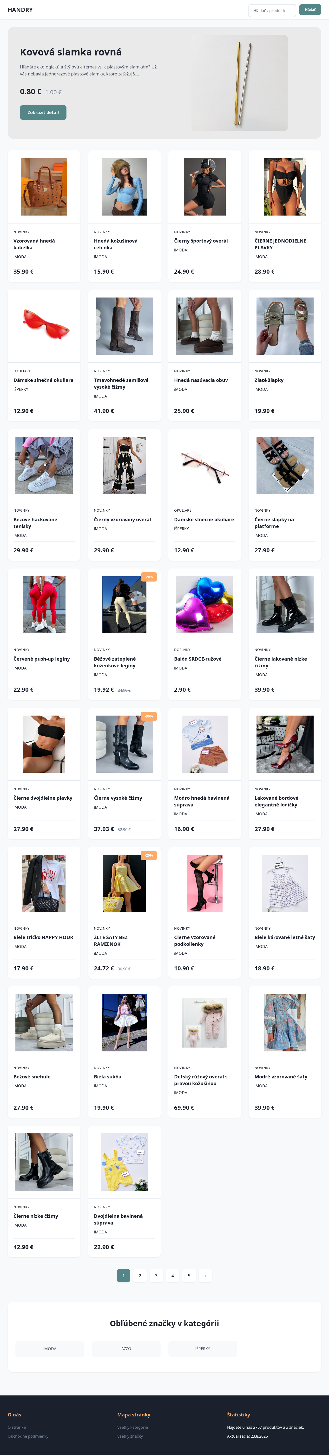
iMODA (19, 256)
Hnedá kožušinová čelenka (116, 244)
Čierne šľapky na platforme (274, 522)
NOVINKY (21, 232)
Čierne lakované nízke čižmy (281, 662)
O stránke (17, 1427)
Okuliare (22, 371)
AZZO (126, 1348)
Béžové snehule (32, 1076)
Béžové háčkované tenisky (35, 522)
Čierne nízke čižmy (35, 1216)
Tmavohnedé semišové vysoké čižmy (121, 383)
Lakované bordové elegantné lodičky (276, 801)
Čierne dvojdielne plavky (42, 798)
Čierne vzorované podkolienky (195, 940)
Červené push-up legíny (41, 659)
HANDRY (20, 10)
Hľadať (310, 9)
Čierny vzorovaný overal (122, 519)
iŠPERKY (20, 389)
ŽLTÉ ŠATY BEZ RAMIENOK (111, 940)
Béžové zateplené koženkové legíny (115, 662)
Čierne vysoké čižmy (118, 798)
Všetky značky (130, 1436)
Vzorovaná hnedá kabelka (34, 244)
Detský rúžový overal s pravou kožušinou (201, 1080)
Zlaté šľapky (269, 380)
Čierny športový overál (201, 240)
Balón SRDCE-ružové (198, 659)
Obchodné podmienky (28, 1436)
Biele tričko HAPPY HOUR (43, 937)
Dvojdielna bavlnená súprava (118, 1219)
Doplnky (182, 649)
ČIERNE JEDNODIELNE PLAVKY (280, 244)
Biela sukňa (107, 1076)
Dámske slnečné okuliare (43, 380)
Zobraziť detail (43, 112)
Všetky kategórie (132, 1427)
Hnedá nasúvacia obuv (201, 380)
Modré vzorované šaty (281, 1076)
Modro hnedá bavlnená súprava (202, 801)
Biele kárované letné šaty (285, 937)
